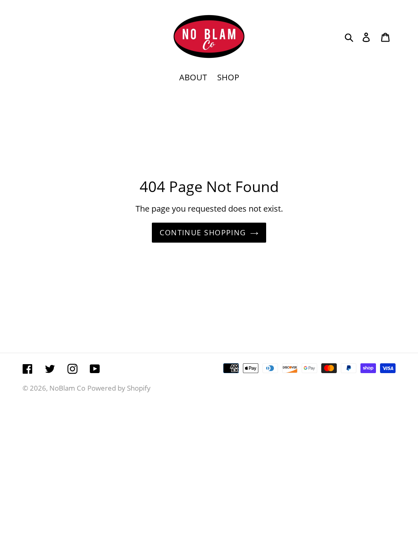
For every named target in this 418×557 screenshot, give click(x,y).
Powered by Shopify (119, 388)
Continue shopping (203, 232)
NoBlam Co (67, 388)
